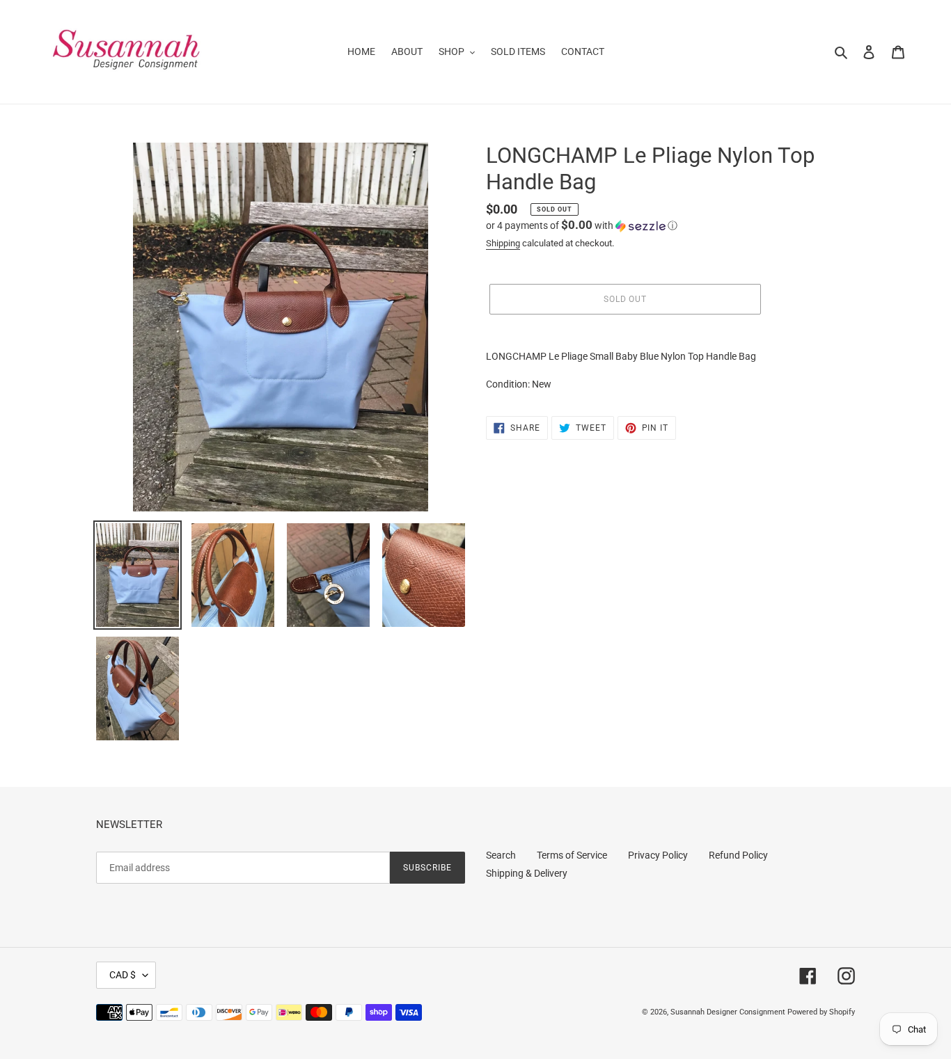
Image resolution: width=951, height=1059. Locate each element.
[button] (581, 225)
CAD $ (122, 974)
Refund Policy (738, 855)
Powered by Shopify (821, 1012)
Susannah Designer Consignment (727, 1012)
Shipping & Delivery (526, 873)
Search (501, 855)
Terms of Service (572, 855)
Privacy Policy (658, 855)
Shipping (503, 243)
